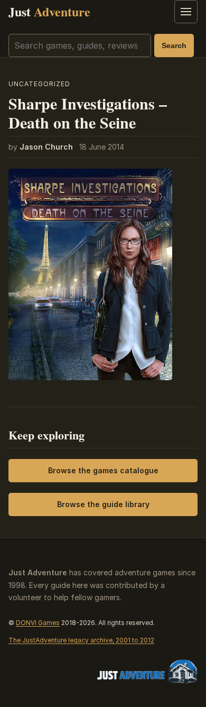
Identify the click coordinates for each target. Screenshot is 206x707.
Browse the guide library (103, 504)
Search (174, 45)
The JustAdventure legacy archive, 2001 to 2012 (81, 640)
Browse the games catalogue (103, 470)
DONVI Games (38, 623)
